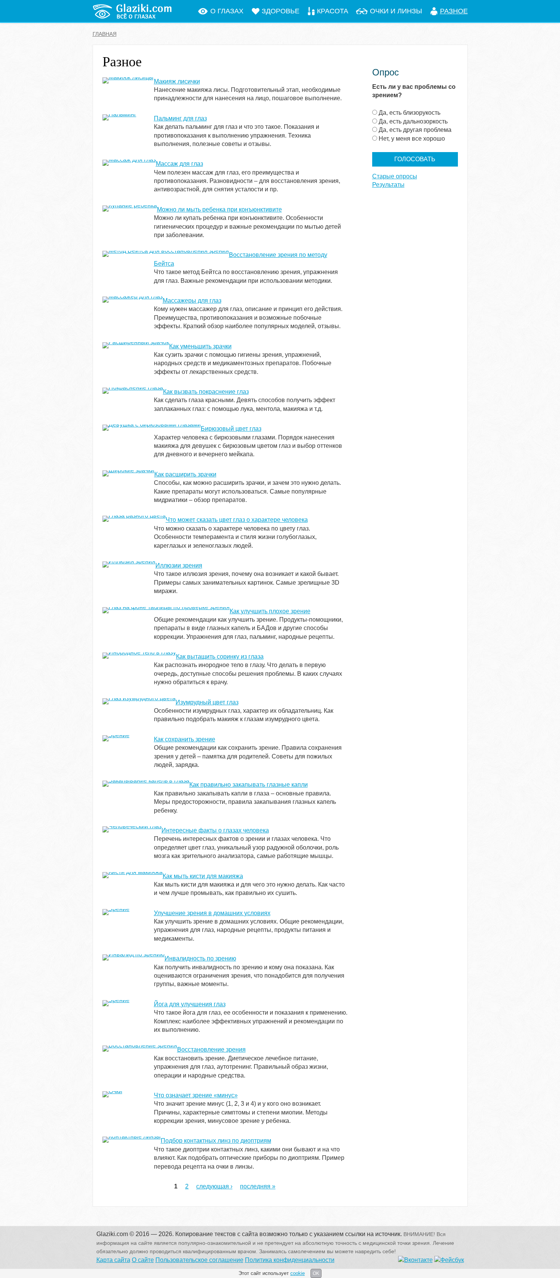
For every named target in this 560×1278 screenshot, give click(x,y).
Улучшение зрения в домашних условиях (212, 913)
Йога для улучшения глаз (190, 1004)
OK (316, 1273)
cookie (297, 1273)
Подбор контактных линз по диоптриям (216, 1140)
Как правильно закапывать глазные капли (248, 784)
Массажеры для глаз (192, 300)
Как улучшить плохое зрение (270, 611)
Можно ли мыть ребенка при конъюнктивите (219, 209)
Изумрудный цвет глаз (207, 702)
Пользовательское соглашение (199, 1260)
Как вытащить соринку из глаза (220, 656)
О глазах (226, 11)
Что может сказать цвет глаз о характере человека (237, 519)
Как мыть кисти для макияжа (203, 876)
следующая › (214, 1186)
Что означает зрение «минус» (196, 1095)
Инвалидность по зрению (200, 958)
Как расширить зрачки (185, 474)
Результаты (388, 184)
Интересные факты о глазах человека (215, 830)
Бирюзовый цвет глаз (231, 428)
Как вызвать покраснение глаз (206, 391)
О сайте (143, 1260)
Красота (332, 11)
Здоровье (280, 11)
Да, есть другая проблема (415, 130)
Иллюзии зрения (178, 565)
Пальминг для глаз (180, 118)
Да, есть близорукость (409, 112)
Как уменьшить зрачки (200, 346)
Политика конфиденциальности (289, 1260)
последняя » (257, 1186)
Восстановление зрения (211, 1049)
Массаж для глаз (179, 163)
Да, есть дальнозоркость (413, 121)
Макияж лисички (177, 81)
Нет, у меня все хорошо (412, 138)
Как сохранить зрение (184, 739)
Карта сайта (113, 1260)
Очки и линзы (396, 11)
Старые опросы (394, 176)
